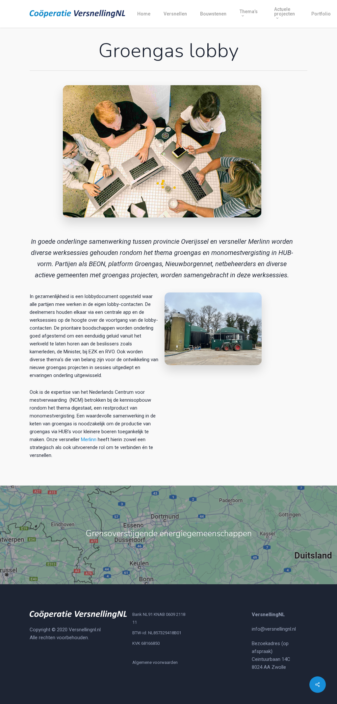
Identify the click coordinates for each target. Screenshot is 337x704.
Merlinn (88, 439)
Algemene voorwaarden (155, 662)
